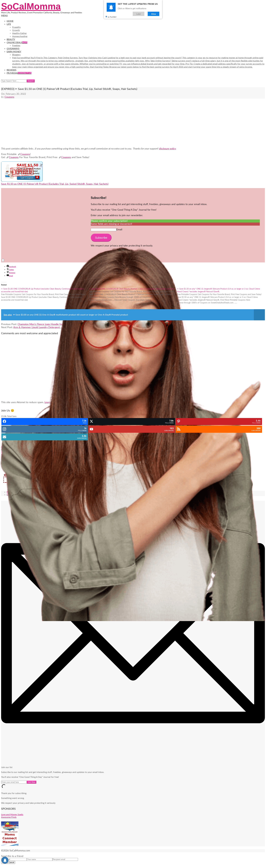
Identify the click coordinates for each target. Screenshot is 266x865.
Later (138, 13)
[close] (3, 260)
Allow (153, 13)
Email (119, 229)
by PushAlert (112, 17)
